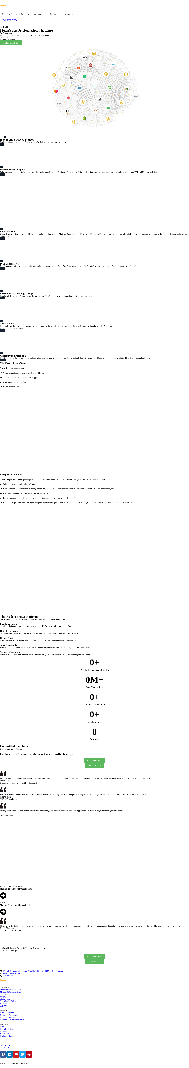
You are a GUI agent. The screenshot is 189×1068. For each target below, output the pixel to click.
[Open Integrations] (45, 14)
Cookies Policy (27, 1061)
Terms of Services (5, 1061)
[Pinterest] (29, 1054)
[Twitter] (22, 1054)
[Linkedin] (9, 1054)
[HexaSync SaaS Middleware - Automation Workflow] (3, 5)
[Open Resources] (60, 14)
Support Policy (37, 1061)
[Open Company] (75, 14)
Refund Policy (48, 1061)
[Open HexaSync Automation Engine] (29, 14)
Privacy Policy (16, 1061)
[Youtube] (16, 1054)
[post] (94, 896)
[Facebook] (3, 1054)
